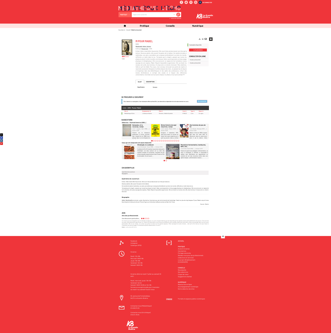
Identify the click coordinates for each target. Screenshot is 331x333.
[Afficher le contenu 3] (155, 140)
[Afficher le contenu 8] (165, 140)
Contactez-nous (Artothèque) (141, 312)
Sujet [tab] (140, 82)
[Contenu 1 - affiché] (152, 140)
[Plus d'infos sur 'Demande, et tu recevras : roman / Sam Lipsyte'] (126, 130)
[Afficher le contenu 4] (157, 140)
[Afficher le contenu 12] (173, 140)
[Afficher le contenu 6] (161, 140)
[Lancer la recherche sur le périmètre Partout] (178, 14)
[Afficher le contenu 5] (159, 140)
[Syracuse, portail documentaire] (149, 8)
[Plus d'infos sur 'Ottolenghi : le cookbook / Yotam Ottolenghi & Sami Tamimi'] (129, 153)
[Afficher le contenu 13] (174, 140)
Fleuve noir (144, 48)
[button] (144, 26)
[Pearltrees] (186, 2)
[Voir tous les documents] (146, 123)
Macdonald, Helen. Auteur (143, 46)
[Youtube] (191, 2)
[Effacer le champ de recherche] (174, 14)
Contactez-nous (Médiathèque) (141, 306)
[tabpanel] (161, 87)
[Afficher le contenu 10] (169, 140)
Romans (155, 87)
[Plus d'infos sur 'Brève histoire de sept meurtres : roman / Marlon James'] (155, 130)
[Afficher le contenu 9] (167, 140)
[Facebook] (181, 2)
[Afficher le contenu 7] (163, 140)
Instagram (134, 243)
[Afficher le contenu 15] (178, 140)
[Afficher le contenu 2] (154, 140)
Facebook (134, 241)
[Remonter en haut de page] (223, 236)
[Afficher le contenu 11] (171, 140)
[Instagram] (195, 2)
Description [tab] (150, 81)
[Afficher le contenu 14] (176, 140)
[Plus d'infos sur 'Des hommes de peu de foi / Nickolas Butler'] (184, 131)
